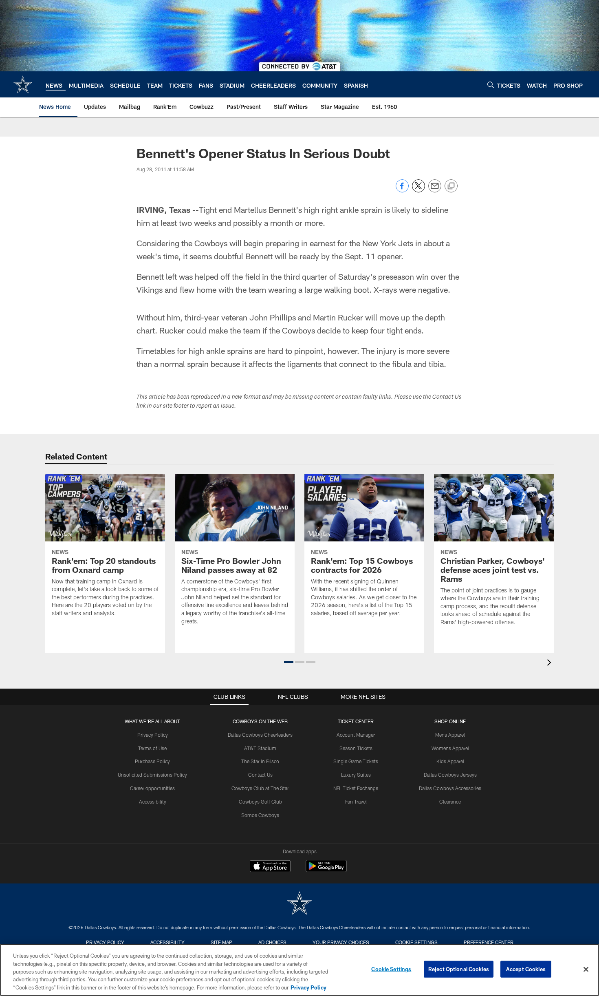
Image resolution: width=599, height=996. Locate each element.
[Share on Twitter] (418, 190)
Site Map (221, 942)
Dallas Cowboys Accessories (450, 788)
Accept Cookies (526, 969)
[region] (299, 970)
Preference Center (488, 942)
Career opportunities (152, 788)
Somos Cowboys (260, 815)
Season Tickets (355, 748)
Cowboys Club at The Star (260, 788)
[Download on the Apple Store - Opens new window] (270, 867)
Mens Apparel (450, 735)
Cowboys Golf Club (260, 801)
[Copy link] (451, 186)
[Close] (586, 969)
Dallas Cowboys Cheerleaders (260, 735)
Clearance (450, 801)
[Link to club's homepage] (23, 84)
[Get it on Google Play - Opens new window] (326, 870)
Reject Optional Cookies (458, 969)
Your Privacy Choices (341, 942)
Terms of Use (152, 748)
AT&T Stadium (260, 748)
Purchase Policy (152, 761)
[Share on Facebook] (402, 190)
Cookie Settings (416, 942)
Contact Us (260, 774)
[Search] (490, 84)
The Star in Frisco (260, 761)
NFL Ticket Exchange (355, 788)
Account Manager (356, 735)
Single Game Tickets (355, 761)
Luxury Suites (356, 774)
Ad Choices (272, 942)
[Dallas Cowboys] (299, 904)
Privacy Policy (152, 735)
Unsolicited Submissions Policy (152, 774)
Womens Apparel (450, 748)
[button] (288, 662)
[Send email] (434, 190)
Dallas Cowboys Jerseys (450, 774)
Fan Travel (356, 801)
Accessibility (152, 801)
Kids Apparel (450, 761)
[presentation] (550, 663)
